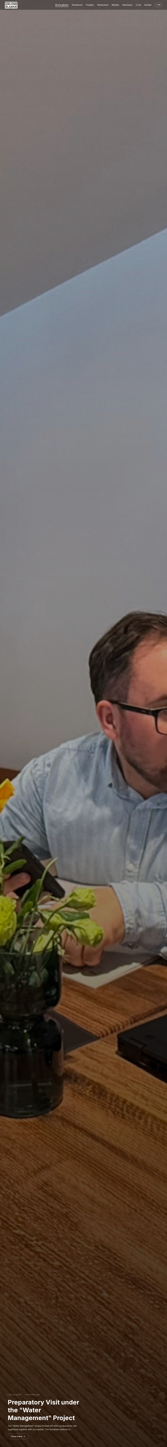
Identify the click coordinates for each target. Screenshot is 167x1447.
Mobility (115, 5)
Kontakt (147, 5)
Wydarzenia (102, 5)
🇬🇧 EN (158, 5)
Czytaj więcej (16, 1436)
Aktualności (77, 5)
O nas (138, 5)
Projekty (90, 5)
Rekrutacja (127, 5)
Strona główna (61, 5)
